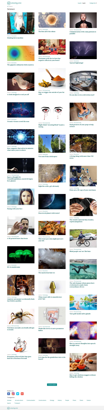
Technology (45, 29)
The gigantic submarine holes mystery (20, 65)
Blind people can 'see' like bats (80, 251)
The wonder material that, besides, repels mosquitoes (82, 220)
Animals (9, 400)
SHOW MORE (52, 385)
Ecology (52, 400)
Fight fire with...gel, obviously (48, 186)
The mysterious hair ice (46, 273)
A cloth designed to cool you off (18, 94)
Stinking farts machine (15, 38)
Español (80, 3)
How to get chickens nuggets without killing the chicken (83, 376)
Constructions (42, 400)
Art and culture (19, 400)
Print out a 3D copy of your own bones (83, 190)
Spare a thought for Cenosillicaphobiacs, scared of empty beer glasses (20, 179)
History (60, 400)
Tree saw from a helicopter (47, 156)
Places (74, 400)
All (7, 6)
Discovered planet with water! (49, 213)
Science (89, 400)
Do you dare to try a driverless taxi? (82, 95)
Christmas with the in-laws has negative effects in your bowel (49, 59)
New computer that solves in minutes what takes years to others (20, 149)
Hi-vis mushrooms (13, 267)
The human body (77, 29)
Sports (9, 403)
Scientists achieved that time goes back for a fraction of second (19, 357)
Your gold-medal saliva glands (80, 314)
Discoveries (14, 36)
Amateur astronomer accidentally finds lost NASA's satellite (20, 300)
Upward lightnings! (76, 63)
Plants (81, 400)
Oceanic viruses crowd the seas (18, 121)
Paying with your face (14, 209)
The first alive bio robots (46, 31)
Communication (31, 400)
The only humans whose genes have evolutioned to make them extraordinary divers (82, 285)
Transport (17, 403)
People (67, 400)
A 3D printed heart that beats (17, 238)
